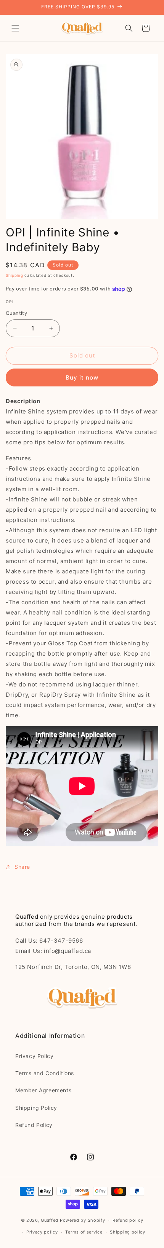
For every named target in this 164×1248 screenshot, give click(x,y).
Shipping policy (127, 1232)
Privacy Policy (34, 1056)
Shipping (14, 275)
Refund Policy (34, 1125)
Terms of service (83, 1232)
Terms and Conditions (44, 1073)
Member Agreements (43, 1090)
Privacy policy (42, 1232)
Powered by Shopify (82, 1220)
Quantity (16, 313)
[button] (15, 28)
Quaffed (49, 1220)
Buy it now (82, 377)
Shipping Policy (36, 1107)
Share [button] (22, 866)
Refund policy (128, 1220)
